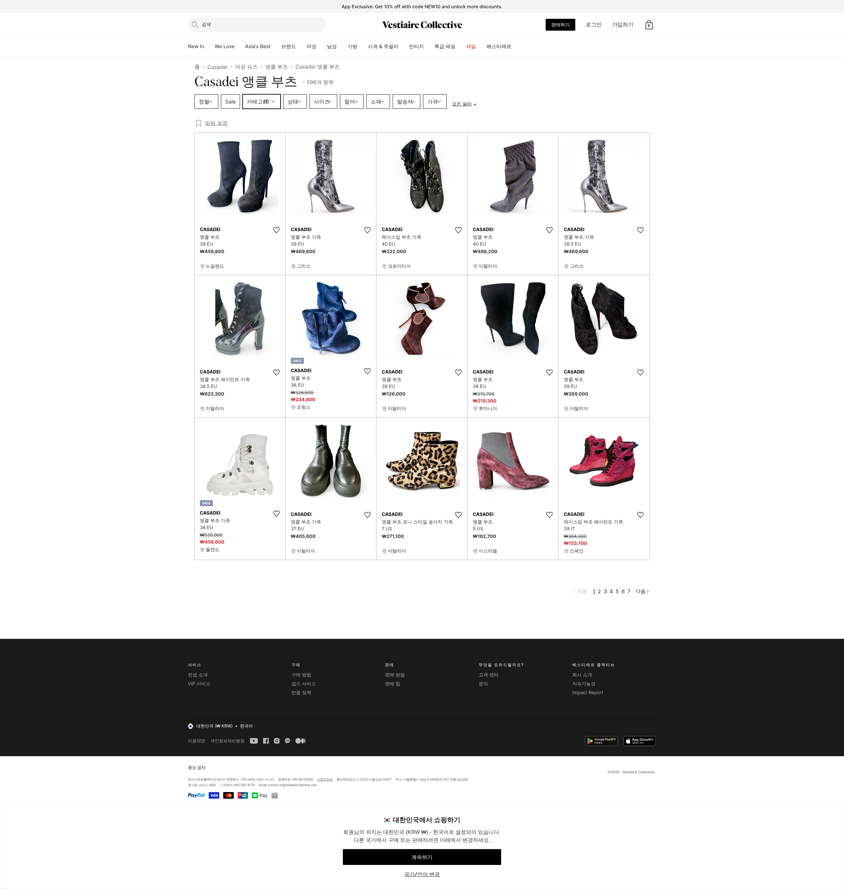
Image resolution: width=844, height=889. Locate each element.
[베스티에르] (516, 46)
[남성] (342, 46)
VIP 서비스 (199, 684)
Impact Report (587, 693)
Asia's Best (258, 46)
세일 (471, 46)
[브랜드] (301, 46)
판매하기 (560, 24)
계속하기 (422, 857)
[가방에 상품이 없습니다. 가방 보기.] (649, 24)
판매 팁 (392, 684)
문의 (483, 684)
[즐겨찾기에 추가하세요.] (276, 230)
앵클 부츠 (276, 66)
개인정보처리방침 (227, 741)
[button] (649, 24)
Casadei (217, 67)
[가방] (362, 46)
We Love (224, 46)
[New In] (209, 46)
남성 (332, 46)
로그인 (594, 24)
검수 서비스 (303, 684)
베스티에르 (499, 46)
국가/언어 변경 (422, 874)
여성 (311, 46)
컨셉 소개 (198, 675)
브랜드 (288, 46)
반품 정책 (301, 693)
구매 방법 (301, 675)
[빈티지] (429, 46)
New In (196, 46)
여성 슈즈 (246, 66)
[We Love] (240, 46)
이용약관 (196, 741)
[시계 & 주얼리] (404, 46)
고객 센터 (488, 675)
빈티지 (416, 46)
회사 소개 (582, 675)
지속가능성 (583, 684)
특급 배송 (445, 46)
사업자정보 (325, 780)
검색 (206, 24)
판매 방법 (395, 675)
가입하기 (622, 24)
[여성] (321, 46)
